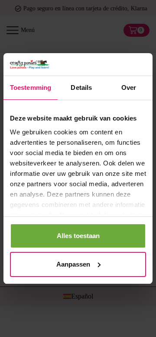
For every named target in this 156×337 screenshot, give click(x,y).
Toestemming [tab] (30, 87)
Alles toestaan (78, 235)
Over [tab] (128, 87)
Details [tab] (81, 87)
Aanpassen (73, 264)
